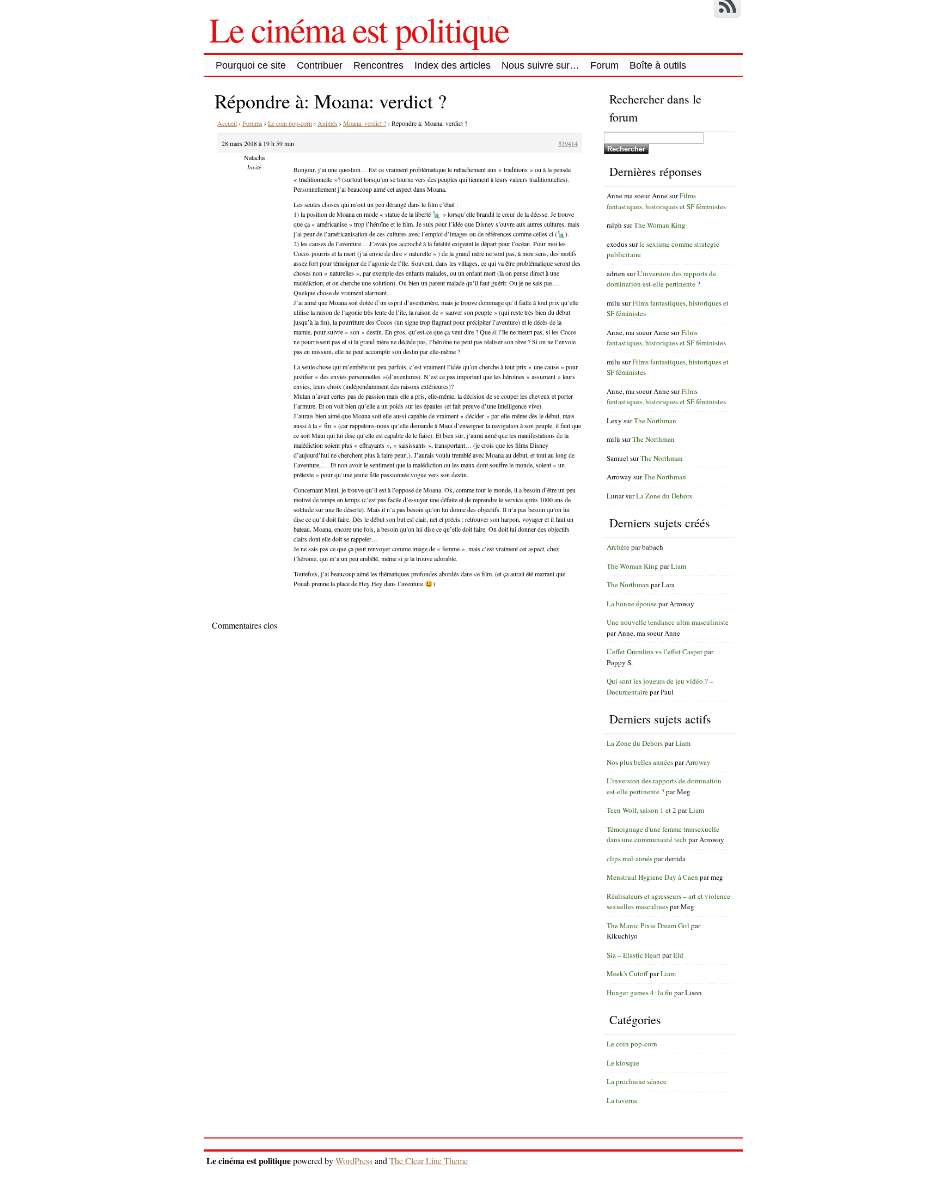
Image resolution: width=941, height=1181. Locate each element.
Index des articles (452, 65)
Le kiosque (623, 1063)
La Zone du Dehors (664, 496)
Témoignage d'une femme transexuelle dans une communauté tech (663, 834)
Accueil (227, 123)
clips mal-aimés (629, 858)
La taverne (622, 1100)
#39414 (568, 143)
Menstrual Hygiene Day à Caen (652, 877)
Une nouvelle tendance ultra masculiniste (668, 622)
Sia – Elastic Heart (634, 955)
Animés (327, 123)
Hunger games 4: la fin (640, 992)
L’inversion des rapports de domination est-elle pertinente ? (661, 279)
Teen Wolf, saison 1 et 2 (641, 810)
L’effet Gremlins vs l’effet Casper (654, 651)
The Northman (655, 420)
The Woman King (660, 225)
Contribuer (320, 65)
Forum (604, 65)
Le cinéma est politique (359, 28)
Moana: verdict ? (364, 123)
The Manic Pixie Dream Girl (648, 925)
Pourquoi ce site (251, 65)
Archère (618, 547)
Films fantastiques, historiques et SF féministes (666, 201)
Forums (252, 123)
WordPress (353, 1160)
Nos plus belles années (640, 762)
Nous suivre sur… (540, 65)
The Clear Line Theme (428, 1160)
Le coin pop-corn (290, 123)
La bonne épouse (632, 603)
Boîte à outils (658, 65)
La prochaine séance (637, 1081)
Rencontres (378, 65)
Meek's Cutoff (627, 973)
